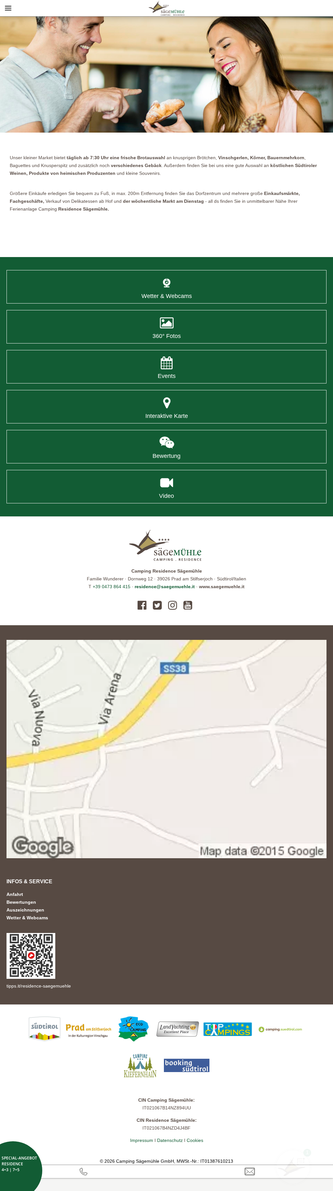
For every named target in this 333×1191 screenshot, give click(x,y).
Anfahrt (15, 894)
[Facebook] (144, 605)
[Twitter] (157, 605)
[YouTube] (187, 605)
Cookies (195, 1140)
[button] (166, 74)
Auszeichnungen (25, 910)
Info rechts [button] (303, 8)
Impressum (142, 1140)
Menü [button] (8, 8)
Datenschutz (170, 1140)
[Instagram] (172, 605)
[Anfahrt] (166, 749)
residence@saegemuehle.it (165, 586)
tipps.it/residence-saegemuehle (39, 986)
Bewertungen (21, 902)
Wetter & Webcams (27, 917)
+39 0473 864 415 (111, 586)
